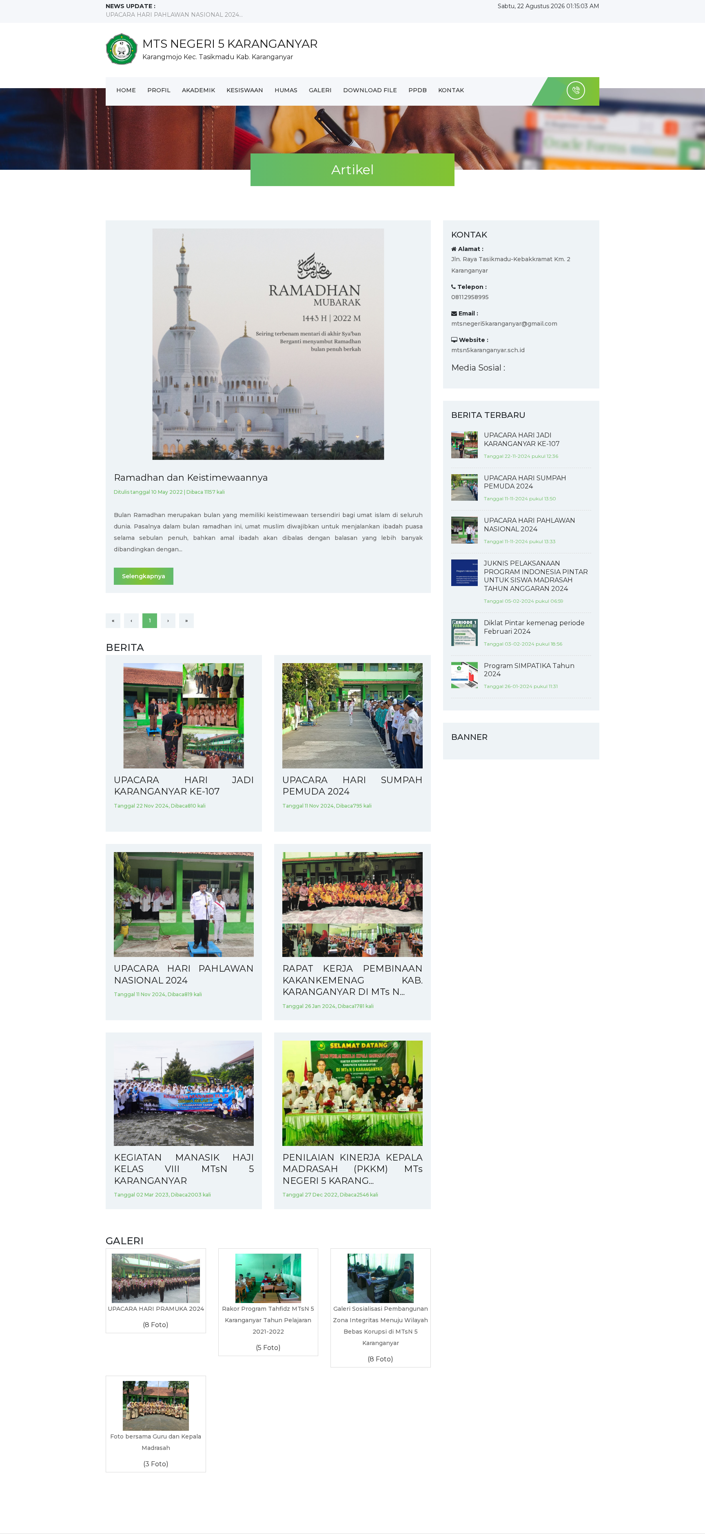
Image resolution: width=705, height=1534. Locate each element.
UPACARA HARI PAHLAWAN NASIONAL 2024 (184, 974)
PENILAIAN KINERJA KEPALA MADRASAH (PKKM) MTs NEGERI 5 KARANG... (352, 1169)
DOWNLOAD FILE (370, 90)
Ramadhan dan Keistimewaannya (191, 477)
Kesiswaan (244, 90)
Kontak (451, 90)
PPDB (417, 90)
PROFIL (159, 90)
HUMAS (286, 90)
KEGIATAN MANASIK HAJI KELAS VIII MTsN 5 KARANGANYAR (184, 1169)
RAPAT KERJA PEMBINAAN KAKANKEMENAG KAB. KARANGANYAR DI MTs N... (352, 980)
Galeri (320, 90)
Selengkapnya (143, 576)
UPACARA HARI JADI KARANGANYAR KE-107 (184, 786)
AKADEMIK (198, 90)
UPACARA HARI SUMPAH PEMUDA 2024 (352, 786)
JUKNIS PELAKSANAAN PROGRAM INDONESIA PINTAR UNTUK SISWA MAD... (221, 14)
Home (126, 90)
